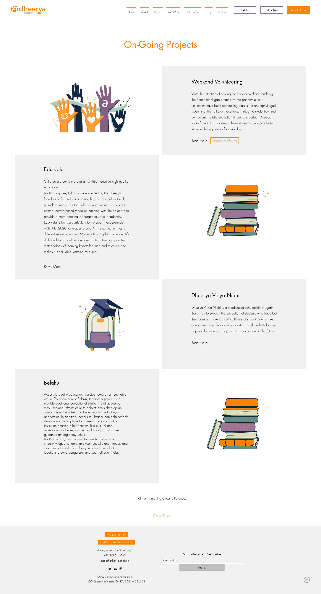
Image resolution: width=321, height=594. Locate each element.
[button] (224, 140)
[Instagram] (121, 569)
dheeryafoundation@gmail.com (115, 550)
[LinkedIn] (115, 569)
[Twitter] (110, 569)
